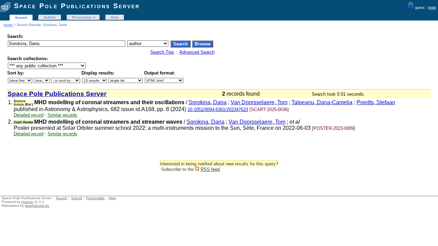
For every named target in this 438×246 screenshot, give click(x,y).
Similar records (62, 115)
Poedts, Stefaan (376, 102)
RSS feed (210, 169)
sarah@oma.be (37, 205)
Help (114, 17)
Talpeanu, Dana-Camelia (322, 102)
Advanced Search (197, 52)
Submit (49, 17)
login (432, 7)
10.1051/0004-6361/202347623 (218, 109)
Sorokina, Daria (208, 102)
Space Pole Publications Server (77, 6)
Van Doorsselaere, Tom (259, 102)
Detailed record (28, 115)
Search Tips (162, 52)
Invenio (27, 202)
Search (21, 17)
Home (8, 25)
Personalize (82, 17)
